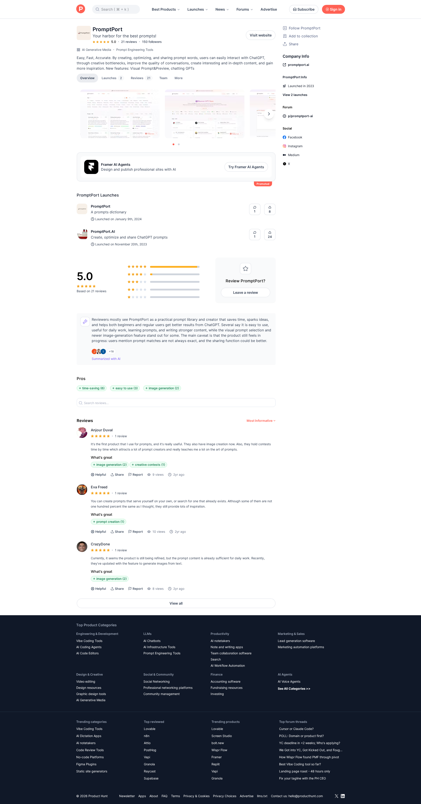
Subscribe (305, 9)
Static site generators (91, 771)
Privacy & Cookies (196, 796)
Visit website (261, 35)
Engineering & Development (97, 634)
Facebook (295, 137)
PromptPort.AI (103, 231)
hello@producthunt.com (305, 796)
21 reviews (129, 42)
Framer (216, 757)
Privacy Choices (224, 796)
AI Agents (285, 674)
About (153, 796)
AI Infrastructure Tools (159, 647)
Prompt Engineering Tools (134, 50)
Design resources (88, 687)
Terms (175, 796)
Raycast (150, 771)
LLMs (147, 634)
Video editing (85, 681)
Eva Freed (99, 487)
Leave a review (245, 292)
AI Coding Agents (88, 647)
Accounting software (225, 681)
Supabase (151, 778)
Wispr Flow (219, 750)
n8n (146, 736)
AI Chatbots (151, 641)
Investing (217, 694)
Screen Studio (221, 736)
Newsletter (127, 796)
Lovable (149, 729)
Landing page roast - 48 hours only (304, 771)
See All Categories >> (294, 688)
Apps (142, 796)
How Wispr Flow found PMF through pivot (309, 757)
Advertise (269, 9)
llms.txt (262, 796)
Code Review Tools (90, 750)
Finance (217, 674)
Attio (147, 743)
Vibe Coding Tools (89, 641)
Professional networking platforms (167, 687)
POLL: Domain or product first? (301, 736)
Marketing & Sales (291, 634)
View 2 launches (295, 95)
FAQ (165, 796)
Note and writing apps (227, 647)
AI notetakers (220, 641)
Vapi (147, 757)
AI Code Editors (87, 653)
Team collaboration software (231, 653)
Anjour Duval (102, 430)
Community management (161, 694)
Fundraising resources (226, 687)
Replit (215, 764)
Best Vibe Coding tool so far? (300, 764)
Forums (242, 9)
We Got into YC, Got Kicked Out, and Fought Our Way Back (311, 750)
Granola (149, 764)
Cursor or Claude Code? (296, 729)
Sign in (335, 9)
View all (176, 603)
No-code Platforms (90, 757)
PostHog (150, 750)
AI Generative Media (96, 50)
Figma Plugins (86, 764)
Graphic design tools (91, 694)
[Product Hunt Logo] (80, 9)
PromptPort (100, 206)
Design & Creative (89, 674)
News (220, 9)
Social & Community (158, 674)
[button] (178, 78)
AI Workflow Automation (228, 665)
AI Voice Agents (289, 681)
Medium (293, 155)
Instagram (295, 146)
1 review (121, 436)
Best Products (164, 9)
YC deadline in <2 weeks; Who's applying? (309, 743)
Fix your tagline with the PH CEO (302, 778)
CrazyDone (100, 544)
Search (216, 659)
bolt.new (217, 743)
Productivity (220, 634)
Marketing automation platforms (301, 647)
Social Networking (156, 681)
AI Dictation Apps (88, 736)
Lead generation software (296, 641)
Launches (195, 9)
